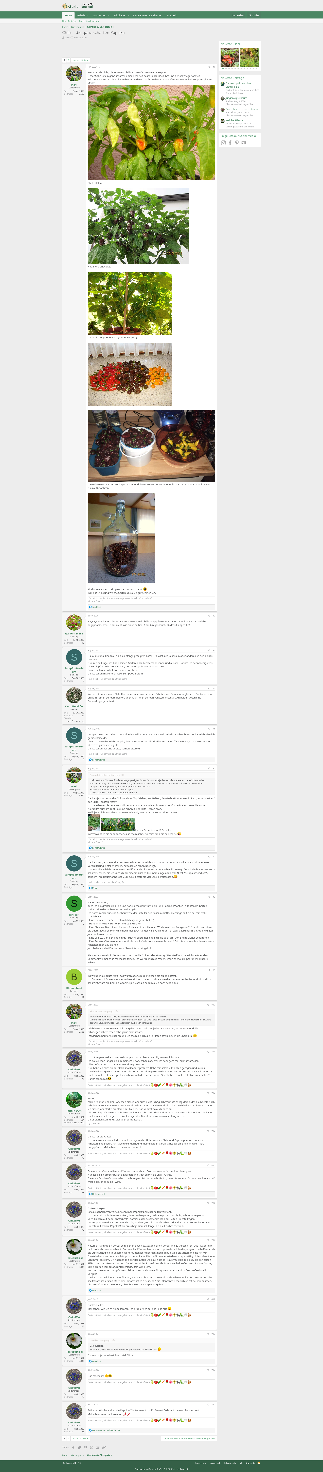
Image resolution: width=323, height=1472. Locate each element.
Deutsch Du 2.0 (73, 1462)
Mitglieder (120, 15)
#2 (214, 615)
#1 (214, 66)
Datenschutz (230, 1462)
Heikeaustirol (74, 1258)
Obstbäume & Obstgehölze (239, 104)
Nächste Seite (79, 60)
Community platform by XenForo (161, 1469)
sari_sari (74, 914)
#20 (213, 1404)
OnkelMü (74, 1069)
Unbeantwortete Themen (147, 15)
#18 (213, 1333)
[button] (88, 15)
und (106, 1430)
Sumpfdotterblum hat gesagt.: (105, 775)
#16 (213, 1239)
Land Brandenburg (75, 721)
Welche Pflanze (234, 120)
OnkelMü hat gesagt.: (100, 1340)
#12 (213, 1092)
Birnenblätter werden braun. (242, 109)
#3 (214, 650)
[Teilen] (209, 67)
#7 (214, 856)
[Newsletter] (244, 144)
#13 (213, 1130)
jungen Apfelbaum (236, 98)
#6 (214, 768)
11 (253, 68)
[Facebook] (230, 144)
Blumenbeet (74, 988)
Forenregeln (215, 1462)
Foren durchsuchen (89, 21)
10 (250, 68)
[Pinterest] (237, 144)
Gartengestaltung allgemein (240, 126)
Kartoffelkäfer (74, 706)
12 (256, 68)
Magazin (172, 15)
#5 (214, 728)
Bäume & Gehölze (234, 92)
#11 (213, 1051)
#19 (213, 1369)
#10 (213, 1004)
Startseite (250, 1462)
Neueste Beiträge (232, 78)
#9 (214, 970)
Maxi (67, 37)
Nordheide (79, 1122)
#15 (213, 1202)
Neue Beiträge (69, 21)
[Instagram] (224, 144)
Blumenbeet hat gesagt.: (102, 1011)
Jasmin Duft (74, 1110)
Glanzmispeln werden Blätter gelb (238, 84)
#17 (213, 1299)
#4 (214, 688)
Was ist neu (99, 15)
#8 (214, 896)
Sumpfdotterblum (74, 669)
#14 (213, 1165)
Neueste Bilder (230, 44)
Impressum (200, 1462)
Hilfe (241, 1462)
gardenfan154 (74, 633)
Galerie (81, 15)
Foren (68, 15)
